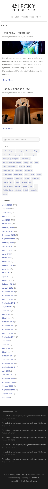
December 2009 (8, 378)
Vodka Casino (18, 174)
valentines (18, 190)
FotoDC (24, 186)
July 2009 (6, 397)
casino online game (9, 151)
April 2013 (6, 276)
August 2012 (7, 306)
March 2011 (7, 352)
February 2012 (8, 321)
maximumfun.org (8, 170)
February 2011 (8, 355)
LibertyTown (18, 178)
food (4, 166)
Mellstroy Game (8, 190)
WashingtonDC (12, 166)
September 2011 (8, 337)
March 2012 (7, 318)
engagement (35, 178)
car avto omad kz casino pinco (12, 163)
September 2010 (8, 367)
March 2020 (7, 257)
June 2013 (6, 269)
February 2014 (8, 265)
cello (17, 182)
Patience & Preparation (16, 32)
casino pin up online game (11, 159)
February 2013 (8, 284)
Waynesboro (28, 170)
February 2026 (8, 227)
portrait (32, 174)
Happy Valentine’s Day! (16, 88)
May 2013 (6, 272)
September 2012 (8, 303)
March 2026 (7, 223)
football (25, 190)
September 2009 (8, 389)
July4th (39, 174)
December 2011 (8, 325)
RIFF (30, 186)
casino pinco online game (24, 151)
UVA (35, 186)
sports (5, 194)
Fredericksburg (25, 159)
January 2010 (7, 374)
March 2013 (7, 280)
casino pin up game (30, 155)
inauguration (33, 190)
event (36, 163)
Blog (17, 17)
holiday (26, 163)
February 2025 (8, 242)
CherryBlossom (8, 178)
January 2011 (7, 359)
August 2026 (7, 205)
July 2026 (6, 208)
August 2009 (7, 393)
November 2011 (8, 329)
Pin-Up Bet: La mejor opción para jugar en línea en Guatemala (24, 416)
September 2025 (8, 238)
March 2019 (7, 261)
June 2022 (6, 254)
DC (31, 163)
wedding (26, 178)
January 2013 (7, 288)
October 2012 (7, 299)
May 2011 (6, 348)
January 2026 (7, 231)
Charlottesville (7, 174)
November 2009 (8, 382)
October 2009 (7, 386)
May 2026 (6, 216)
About (38, 17)
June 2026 (6, 212)
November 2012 (8, 295)
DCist (26, 174)
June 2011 (6, 344)
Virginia (36, 151)
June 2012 (6, 310)
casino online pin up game (15, 155)
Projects (24, 16)
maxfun (5, 182)
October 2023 (7, 250)
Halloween (24, 182)
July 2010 (6, 371)
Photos (30, 36)
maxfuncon (19, 170)
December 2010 (8, 363)
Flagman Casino (8, 186)
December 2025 (8, 235)
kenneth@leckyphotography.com (24, 480)
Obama (17, 186)
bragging (22, 166)
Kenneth (12, 36)
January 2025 (7, 246)
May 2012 (6, 314)
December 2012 (8, 291)
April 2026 (6, 220)
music (12, 182)
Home (10, 17)
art (4, 155)
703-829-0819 (33, 477)
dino (30, 182)
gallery (29, 166)
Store (32, 17)
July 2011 (6, 340)
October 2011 (7, 333)
